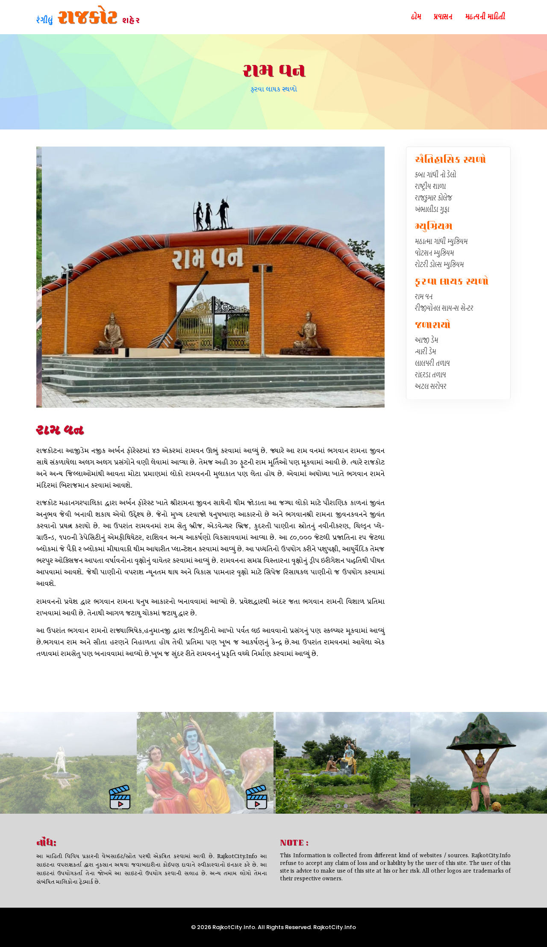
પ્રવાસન (443, 17)
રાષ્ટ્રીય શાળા (430, 187)
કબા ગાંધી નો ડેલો (435, 175)
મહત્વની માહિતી (485, 17)
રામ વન (423, 297)
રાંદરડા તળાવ (430, 375)
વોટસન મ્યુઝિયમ (434, 254)
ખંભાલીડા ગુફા (432, 210)
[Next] (376, 276)
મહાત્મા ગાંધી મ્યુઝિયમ (441, 242)
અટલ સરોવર (431, 387)
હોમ (416, 17)
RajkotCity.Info (334, 927)
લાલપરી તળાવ (432, 364)
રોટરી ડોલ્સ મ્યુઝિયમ (439, 265)
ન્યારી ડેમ (425, 352)
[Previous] (44, 276)
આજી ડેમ (426, 341)
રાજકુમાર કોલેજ (433, 198)
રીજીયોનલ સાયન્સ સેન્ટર (444, 309)
